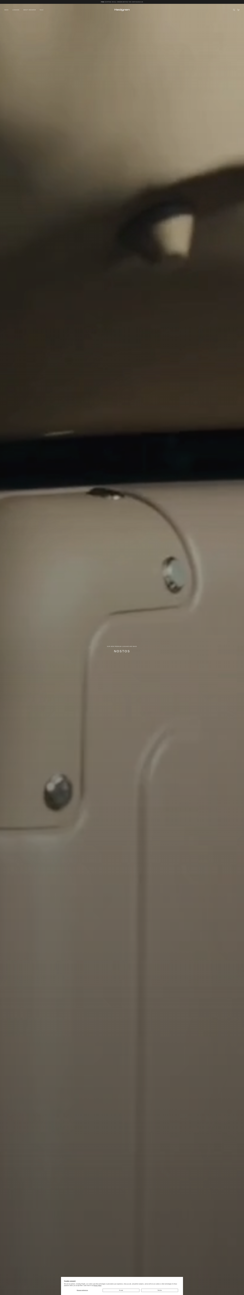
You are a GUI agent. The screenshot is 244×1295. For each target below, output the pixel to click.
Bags (7, 10)
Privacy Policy (98, 1285)
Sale (42, 10)
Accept (121, 1290)
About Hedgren (29, 10)
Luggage (15, 10)
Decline (160, 1290)
